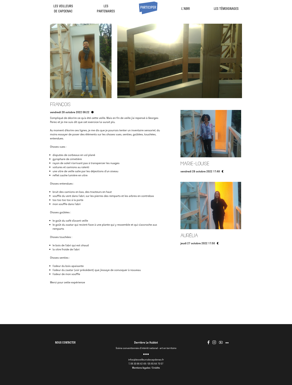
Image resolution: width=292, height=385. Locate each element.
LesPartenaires (106, 8)
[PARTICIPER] (148, 12)
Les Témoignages (226, 8)
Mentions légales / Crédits (146, 367)
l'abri (185, 8)
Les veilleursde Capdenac (63, 8)
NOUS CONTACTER (65, 342)
